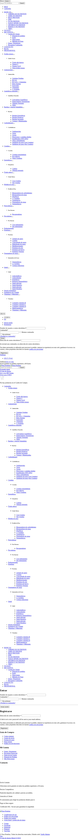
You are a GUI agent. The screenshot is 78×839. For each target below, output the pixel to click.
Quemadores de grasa (19, 202)
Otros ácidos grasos (18, 68)
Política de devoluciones (12, 743)
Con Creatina (16, 181)
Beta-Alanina (16, 84)
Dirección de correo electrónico (10, 340)
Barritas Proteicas (17, 117)
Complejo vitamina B (19, 303)
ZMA (14, 105)
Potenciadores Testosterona (21, 101)
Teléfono (3, 355)
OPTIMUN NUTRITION (16, 25)
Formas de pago (9, 740)
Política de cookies (10, 818)
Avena (14, 135)
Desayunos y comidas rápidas (21, 137)
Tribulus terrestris (17, 170)
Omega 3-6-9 (16, 66)
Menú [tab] (6, 7)
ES (5, 319)
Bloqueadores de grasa (19, 195)
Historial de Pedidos (10, 757)
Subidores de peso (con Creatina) (22, 142)
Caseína (14, 240)
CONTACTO (8, 47)
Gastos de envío (9, 738)
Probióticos (15, 279)
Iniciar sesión (5, 707)
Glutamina (15, 87)
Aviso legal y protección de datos (14, 820)
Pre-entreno (7, 216)
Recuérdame (6, 334)
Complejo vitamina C (19, 304)
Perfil (14, 38)
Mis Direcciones (9, 759)
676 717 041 (10, 362)
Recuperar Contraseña (15, 45)
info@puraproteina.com (7, 779)
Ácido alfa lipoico (18, 62)
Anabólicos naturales (10, 91)
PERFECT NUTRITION (16, 27)
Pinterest (7, 829)
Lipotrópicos (16, 200)
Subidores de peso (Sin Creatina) (22, 144)
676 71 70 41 (8, 358)
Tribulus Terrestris (18, 103)
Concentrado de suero (19, 242)
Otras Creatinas (17, 158)
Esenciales (15, 86)
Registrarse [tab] (7, 324)
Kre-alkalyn (16, 156)
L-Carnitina (16, 198)
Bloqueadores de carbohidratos (22, 193)
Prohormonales (9, 228)
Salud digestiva (17, 285)
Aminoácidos (8, 70)
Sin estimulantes (17, 226)
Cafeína (14, 169)
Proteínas (7, 230)
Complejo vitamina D (19, 306)
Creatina (6, 146)
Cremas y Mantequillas (19, 121)
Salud (6, 267)
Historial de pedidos (18, 36)
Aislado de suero (17, 239)
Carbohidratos (8, 123)
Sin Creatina (16, 183)
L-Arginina (15, 89)
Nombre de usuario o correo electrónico (13, 328)
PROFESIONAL (9, 50)
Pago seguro (8, 742)
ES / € (3, 314)
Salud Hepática (17, 289)
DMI (9, 19)
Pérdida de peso (9, 184)
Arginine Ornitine (18, 78)
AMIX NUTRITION (15, 16)
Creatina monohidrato (19, 154)
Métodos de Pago (17, 41)
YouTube (7, 831)
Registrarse (4, 353)
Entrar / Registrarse (14, 43)
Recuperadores (17, 214)
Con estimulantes (17, 225)
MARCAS (7, 12)
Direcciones (16, 39)
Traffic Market (45, 834)
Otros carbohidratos (18, 140)
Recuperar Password (10, 753)
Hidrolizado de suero (19, 244)
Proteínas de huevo (18, 250)
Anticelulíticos (16, 276)
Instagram (7, 827)
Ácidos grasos (8, 54)
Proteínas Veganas (18, 251)
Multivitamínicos (17, 308)
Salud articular (16, 283)
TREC (10, 28)
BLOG (6, 49)
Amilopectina (16, 131)
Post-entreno (8, 206)
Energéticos (8, 160)
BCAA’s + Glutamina (19, 82)
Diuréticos (15, 196)
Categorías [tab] (7, 8)
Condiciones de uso (10, 815)
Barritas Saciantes (18, 119)
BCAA (14, 80)
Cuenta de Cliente (14, 34)
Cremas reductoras (18, 265)
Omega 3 (15, 64)
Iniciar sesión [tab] (8, 323)
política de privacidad (36, 349)
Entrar (2, 338)
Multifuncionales (17, 246)
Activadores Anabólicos (20, 100)
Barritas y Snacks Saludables (13, 107)
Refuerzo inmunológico (19, 281)
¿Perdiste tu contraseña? (7, 336)
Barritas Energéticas (18, 115)
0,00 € (6, 375)
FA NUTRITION (14, 21)
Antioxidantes (16, 278)
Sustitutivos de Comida (11, 292)
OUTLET (7, 30)
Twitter (6, 823)
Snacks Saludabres (10, 290)
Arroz (14, 133)
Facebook (7, 825)
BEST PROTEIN (14, 17)
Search (22, 3)
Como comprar (9, 736)
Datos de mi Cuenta (10, 755)
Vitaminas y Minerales (11, 294)
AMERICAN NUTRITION (17, 14)
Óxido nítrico (8, 172)
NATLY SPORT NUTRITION (18, 23)
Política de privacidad (11, 816)
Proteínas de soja (17, 248)
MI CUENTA (8, 32)
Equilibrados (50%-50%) (20, 139)
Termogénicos (16, 204)
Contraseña (4, 330)
